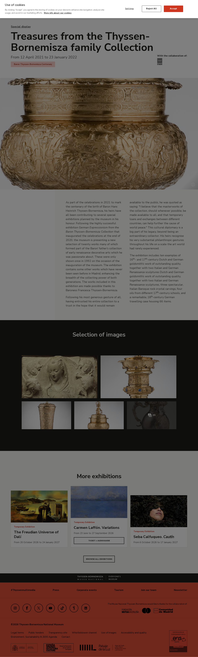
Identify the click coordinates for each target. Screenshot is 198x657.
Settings (129, 8)
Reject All (151, 8)
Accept (173, 8)
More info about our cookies (57, 12)
